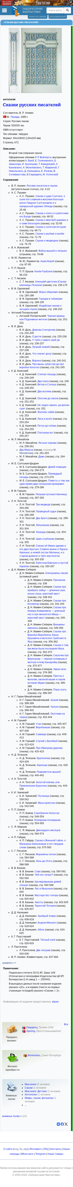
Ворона (36, 360)
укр (25, 1149)
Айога (41, 929)
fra (20, 1149)
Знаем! (54, 700)
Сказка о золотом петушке (50, 227)
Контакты (55, 1149)
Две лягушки (43, 950)
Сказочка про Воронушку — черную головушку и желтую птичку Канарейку (48, 659)
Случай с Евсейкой (47, 741)
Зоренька (42, 765)
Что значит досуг (42, 353)
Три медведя (43, 504)
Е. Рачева (46, 171)
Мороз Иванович (48, 292)
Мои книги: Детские (36, 1091)
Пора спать (60, 689)
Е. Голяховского (44, 160)
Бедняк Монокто (47, 922)
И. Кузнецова (29, 164)
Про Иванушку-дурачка (49, 748)
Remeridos (34, 1055)
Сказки (29, 1087)
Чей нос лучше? (44, 874)
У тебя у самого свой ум (46, 340)
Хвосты (39, 902)
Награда (41, 532)
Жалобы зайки (46, 412)
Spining (31, 1031)
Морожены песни (46, 854)
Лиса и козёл (45, 418)
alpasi (55, 1001)
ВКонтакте (27, 1154)
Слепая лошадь (47, 374)
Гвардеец (32, 1027)
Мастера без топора (46, 895)
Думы (41, 456)
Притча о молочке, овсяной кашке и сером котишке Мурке (46, 679)
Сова (38, 871)
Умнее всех (59, 669)
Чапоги (54, 706)
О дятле (37, 336)
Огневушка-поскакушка (47, 820)
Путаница (43, 796)
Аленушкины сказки (56, 573)
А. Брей (29, 160)
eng (16, 1149)
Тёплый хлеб (47, 939)
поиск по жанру (37, 16)
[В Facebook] (62, 1124)
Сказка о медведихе (47, 240)
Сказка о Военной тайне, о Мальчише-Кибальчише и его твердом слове (42, 844)
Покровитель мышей (49, 771)
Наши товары (55, 1154)
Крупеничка (43, 758)
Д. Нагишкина (32, 171)
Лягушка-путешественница (51, 494)
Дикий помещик (57, 467)
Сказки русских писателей (32, 104)
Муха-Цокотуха (46, 802)
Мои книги (30, 1084)
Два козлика (44, 391)
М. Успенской (50, 174)
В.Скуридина (34, 174)
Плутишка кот (45, 432)
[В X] (66, 1124)
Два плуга (43, 381)
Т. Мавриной (50, 167)
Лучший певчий (41, 347)
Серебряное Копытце (46, 813)
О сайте (8, 1149)
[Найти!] (67, 10)
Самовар (41, 734)
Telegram (40, 1154)
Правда (15, 117)
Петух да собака (47, 425)
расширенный (57, 16)
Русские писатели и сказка (42, 185)
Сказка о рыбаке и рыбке (49, 233)
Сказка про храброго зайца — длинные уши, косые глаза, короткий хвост (47, 590)
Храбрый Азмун (47, 916)
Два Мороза (26, 449)
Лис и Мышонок (44, 888)
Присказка (59, 580)
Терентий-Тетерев (45, 905)
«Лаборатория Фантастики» (44, 1175)
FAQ (46, 1149)
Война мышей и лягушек (53, 250)
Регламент (36, 1149)
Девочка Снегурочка (43, 329)
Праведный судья (46, 511)
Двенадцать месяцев (48, 830)
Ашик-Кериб (47, 261)
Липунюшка (42, 525)
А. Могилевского (32, 167)
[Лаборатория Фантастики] (16, 11)
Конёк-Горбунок (43, 271)
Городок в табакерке (50, 298)
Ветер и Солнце (47, 384)
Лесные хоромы (47, 442)
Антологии (31, 1094)
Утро (39, 723)
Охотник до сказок (48, 398)
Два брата (42, 518)
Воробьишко (43, 727)
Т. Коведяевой (47, 164)
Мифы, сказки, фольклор (39, 1098)
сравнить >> (9, 962)
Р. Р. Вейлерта (43, 157)
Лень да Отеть (44, 861)
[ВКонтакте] (58, 1124)
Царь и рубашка (45, 538)
